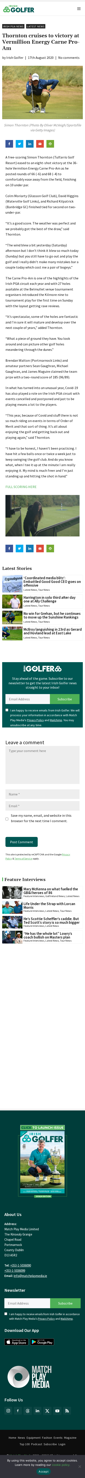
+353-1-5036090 (20, 1265)
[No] (79, 1466)
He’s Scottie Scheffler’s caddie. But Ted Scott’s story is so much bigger (52, 920)
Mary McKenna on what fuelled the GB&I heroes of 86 (51, 891)
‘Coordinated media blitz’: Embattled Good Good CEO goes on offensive (52, 582)
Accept (44, 1471)
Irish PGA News (13, 26)
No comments (69, 57)
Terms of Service (23, 858)
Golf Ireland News (55, 896)
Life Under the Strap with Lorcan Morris (49, 905)
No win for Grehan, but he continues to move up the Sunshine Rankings (52, 615)
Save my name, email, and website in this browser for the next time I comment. (41, 818)
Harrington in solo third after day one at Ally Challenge (49, 599)
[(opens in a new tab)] (42, 1160)
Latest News (35, 26)
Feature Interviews (34, 896)
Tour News (44, 589)
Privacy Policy (35, 720)
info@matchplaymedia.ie (30, 1276)
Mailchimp (56, 720)
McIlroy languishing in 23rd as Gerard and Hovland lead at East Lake (53, 631)
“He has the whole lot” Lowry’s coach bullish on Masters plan (48, 935)
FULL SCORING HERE (21, 487)
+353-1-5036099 (14, 1271)
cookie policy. (61, 1464)
